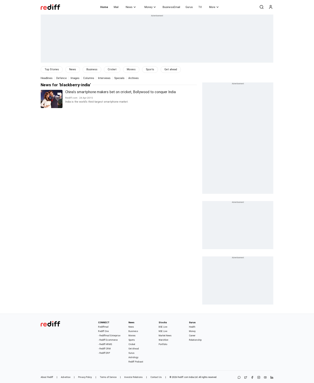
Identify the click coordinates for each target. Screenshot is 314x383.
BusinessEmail (171, 7)
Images (75, 78)
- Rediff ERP (104, 353)
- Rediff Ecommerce (108, 340)
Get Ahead (133, 348)
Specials (119, 78)
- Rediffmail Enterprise (109, 335)
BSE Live (163, 327)
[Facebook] (252, 377)
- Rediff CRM (104, 348)
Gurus (189, 7)
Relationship (195, 340)
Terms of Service (108, 377)
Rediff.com (183, 377)
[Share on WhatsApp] (239, 377)
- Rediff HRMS (105, 344)
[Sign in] (270, 7)
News (129, 7)
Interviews (104, 78)
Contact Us (156, 377)
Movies (131, 69)
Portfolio (163, 344)
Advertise (65, 377)
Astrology (133, 357)
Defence (61, 78)
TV (200, 7)
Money (148, 7)
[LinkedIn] (271, 377)
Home (104, 7)
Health (192, 327)
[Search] (261, 7)
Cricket (112, 69)
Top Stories (52, 69)
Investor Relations (133, 377)
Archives (133, 78)
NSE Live (163, 331)
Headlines (47, 78)
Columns (88, 78)
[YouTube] (265, 377)
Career (192, 335)
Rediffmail (103, 327)
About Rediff (47, 377)
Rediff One (103, 331)
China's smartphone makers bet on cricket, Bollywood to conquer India (120, 92)
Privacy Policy (85, 377)
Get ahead (170, 69)
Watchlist (163, 340)
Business (92, 69)
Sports (150, 69)
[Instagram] (258, 377)
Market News (165, 335)
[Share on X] (245, 377)
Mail (116, 7)
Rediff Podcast (135, 361)
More (212, 7)
